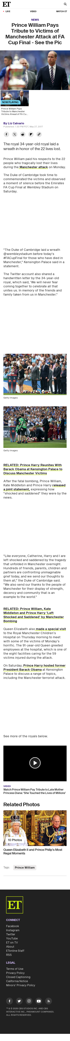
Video (33, 11)
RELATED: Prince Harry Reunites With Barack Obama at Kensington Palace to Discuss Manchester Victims (32, 469)
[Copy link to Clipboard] (39, 134)
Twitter (10, 934)
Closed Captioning (18, 977)
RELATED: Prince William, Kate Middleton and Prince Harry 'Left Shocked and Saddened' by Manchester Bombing (33, 615)
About (10, 947)
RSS (9, 955)
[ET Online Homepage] (8, 4)
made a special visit (50, 629)
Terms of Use (14, 969)
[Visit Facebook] (9, 1002)
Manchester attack (33, 167)
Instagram (12, 930)
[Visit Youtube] (38, 1001)
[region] (35, 70)
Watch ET (61, 11)
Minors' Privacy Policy (20, 985)
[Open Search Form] (65, 4)
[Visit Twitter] (19, 1002)
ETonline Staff (15, 951)
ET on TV (12, 943)
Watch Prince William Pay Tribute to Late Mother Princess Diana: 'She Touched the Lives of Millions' (34, 791)
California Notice (17, 981)
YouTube (12, 939)
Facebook (12, 926)
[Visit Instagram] (29, 1002)
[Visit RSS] (48, 1002)
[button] (35, 762)
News (35, 20)
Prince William (25, 867)
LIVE (8, 11)
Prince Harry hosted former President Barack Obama (34, 667)
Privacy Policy (15, 973)
